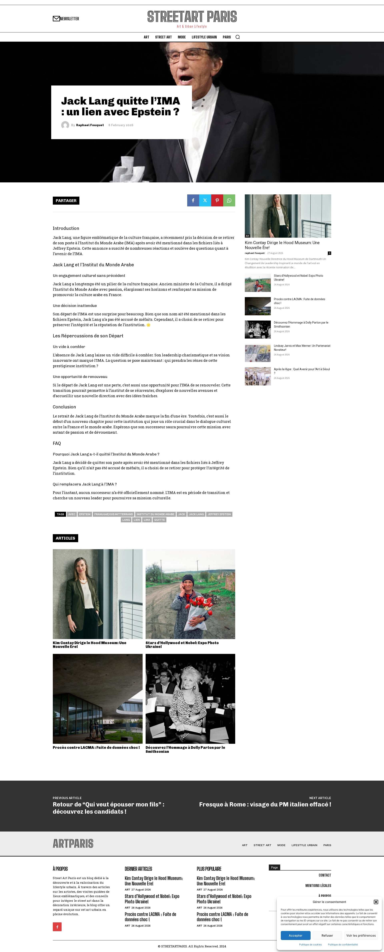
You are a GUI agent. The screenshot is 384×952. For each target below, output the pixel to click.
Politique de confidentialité (343, 944)
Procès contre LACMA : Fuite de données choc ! (96, 747)
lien (137, 519)
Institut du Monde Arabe (155, 514)
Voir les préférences (361, 935)
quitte (159, 519)
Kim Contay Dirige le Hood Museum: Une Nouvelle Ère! (89, 645)
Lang (126, 519)
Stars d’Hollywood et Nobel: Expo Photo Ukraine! (182, 645)
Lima (147, 519)
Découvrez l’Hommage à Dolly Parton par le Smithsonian (185, 749)
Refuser (327, 935)
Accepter (295, 935)
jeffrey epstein (219, 514)
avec (71, 514)
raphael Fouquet (90, 125)
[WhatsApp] (229, 200)
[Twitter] (205, 200)
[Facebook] (193, 200)
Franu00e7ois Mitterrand (113, 514)
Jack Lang (196, 514)
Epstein (84, 514)
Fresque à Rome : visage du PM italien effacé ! (265, 804)
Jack (181, 514)
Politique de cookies (310, 944)
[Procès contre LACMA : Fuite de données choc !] (98, 699)
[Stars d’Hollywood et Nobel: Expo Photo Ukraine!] (190, 594)
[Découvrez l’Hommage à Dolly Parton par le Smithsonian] (190, 699)
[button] (376, 902)
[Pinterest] (217, 200)
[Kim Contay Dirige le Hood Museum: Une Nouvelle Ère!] (98, 594)
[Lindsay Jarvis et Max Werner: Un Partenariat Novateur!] (258, 353)
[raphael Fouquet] (66, 125)
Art (247, 235)
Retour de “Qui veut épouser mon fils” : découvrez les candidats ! (108, 808)
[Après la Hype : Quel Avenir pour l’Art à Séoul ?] (258, 376)
